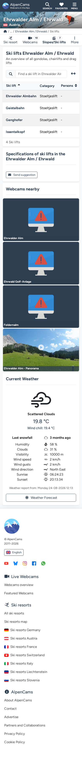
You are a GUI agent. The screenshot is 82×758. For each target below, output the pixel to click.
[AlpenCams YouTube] (6, 563)
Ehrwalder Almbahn (21, 96)
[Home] (5, 31)
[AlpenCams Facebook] (34, 563)
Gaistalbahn (15, 108)
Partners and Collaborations (24, 725)
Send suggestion (24, 175)
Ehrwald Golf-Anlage (17, 281)
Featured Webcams (18, 593)
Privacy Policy (14, 734)
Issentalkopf (15, 132)
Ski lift (11, 86)
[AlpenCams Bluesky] (15, 563)
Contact (10, 709)
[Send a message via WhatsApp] (43, 563)
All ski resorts (14, 613)
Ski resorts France (23, 647)
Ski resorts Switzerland (27, 655)
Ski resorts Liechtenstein (28, 672)
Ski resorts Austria (23, 638)
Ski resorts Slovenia (25, 680)
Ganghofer (14, 120)
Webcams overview (18, 585)
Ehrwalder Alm (13, 238)
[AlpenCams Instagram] (25, 563)
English (17, 552)
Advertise (11, 717)
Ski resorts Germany (25, 630)
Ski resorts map (15, 622)
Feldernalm (11, 325)
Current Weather (22, 378)
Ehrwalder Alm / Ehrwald (31, 31)
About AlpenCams (18, 700)
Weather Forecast (44, 498)
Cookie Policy (14, 742)
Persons (67, 86)
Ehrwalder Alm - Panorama (21, 368)
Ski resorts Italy (21, 663)
